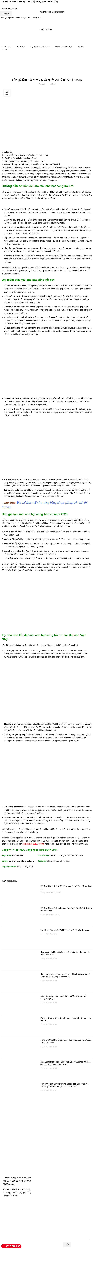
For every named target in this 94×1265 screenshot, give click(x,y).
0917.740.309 (13, 1246)
